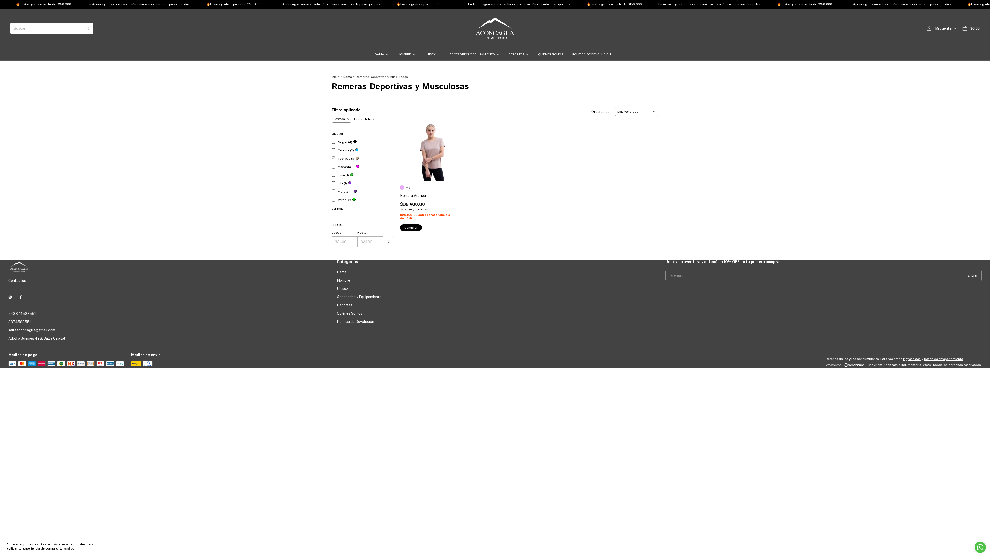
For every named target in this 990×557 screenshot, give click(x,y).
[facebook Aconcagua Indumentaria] (20, 297)
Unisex (430, 54)
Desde (336, 232)
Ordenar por (601, 112)
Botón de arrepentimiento (943, 359)
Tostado (339, 119)
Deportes (516, 54)
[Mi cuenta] (929, 28)
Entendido (67, 548)
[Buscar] (87, 28)
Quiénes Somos (550, 54)
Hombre (404, 54)
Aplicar (388, 241)
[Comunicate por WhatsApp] (980, 547)
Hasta (361, 232)
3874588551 (19, 322)
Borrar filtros (364, 119)
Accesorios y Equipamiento (472, 54)
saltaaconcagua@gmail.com (31, 330)
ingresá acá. (912, 359)
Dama (379, 54)
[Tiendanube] (846, 366)
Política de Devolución (591, 54)
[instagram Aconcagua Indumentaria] (10, 297)
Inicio (336, 77)
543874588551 (22, 314)
